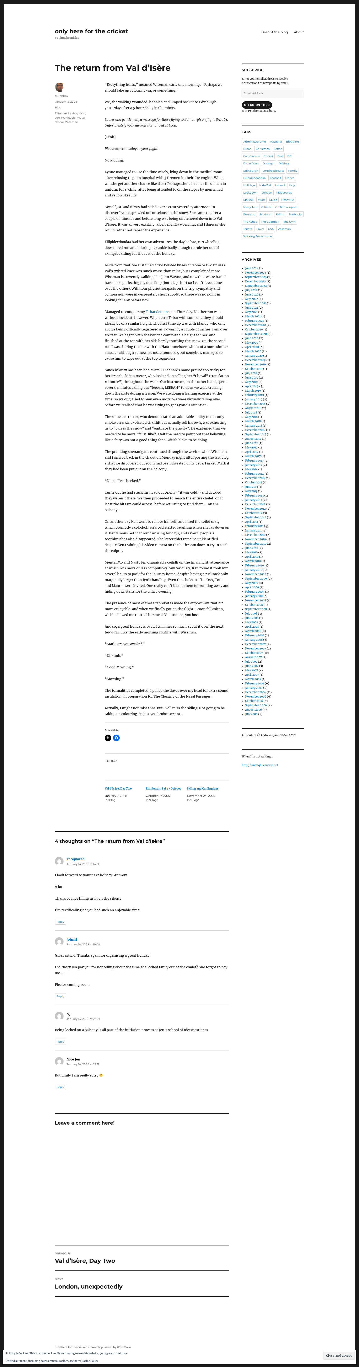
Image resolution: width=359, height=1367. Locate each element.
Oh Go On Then (257, 105)
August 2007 (253, 657)
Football (275, 178)
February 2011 (254, 526)
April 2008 (252, 626)
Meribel (248, 199)
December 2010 (255, 535)
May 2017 (251, 447)
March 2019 (253, 390)
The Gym (290, 221)
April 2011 (251, 522)
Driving (284, 163)
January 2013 (253, 500)
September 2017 (255, 434)
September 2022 (256, 286)
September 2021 (255, 303)
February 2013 (254, 495)
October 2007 (254, 653)
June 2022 (251, 294)
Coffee (278, 148)
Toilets (247, 229)
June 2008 (251, 618)
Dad (280, 156)
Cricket (268, 156)
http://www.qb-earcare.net (260, 765)
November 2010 (255, 539)
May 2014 (251, 469)
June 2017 (251, 443)
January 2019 (253, 399)
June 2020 (251, 338)
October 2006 (254, 701)
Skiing (75, 117)
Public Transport (286, 207)
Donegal (268, 163)
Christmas (262, 148)
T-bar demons (158, 312)
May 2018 (251, 417)
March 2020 (253, 351)
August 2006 (253, 709)
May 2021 (251, 312)
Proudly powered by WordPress (111, 1347)
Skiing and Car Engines (203, 788)
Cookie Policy (90, 1360)
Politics (265, 207)
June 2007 (251, 666)
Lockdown (250, 192)
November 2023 (255, 272)
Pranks (65, 117)
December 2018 (255, 404)
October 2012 (253, 513)
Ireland (280, 185)
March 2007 (253, 679)
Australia (276, 141)
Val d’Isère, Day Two (118, 788)
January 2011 (253, 530)
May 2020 (251, 342)
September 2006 (256, 705)
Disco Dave (250, 163)
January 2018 (253, 425)
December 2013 (255, 478)
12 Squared (75, 859)
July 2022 (251, 290)
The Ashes (250, 221)
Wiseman (71, 122)
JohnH (71, 939)
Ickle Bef (265, 185)
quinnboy (61, 95)
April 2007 (252, 675)
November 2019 (255, 364)
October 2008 (254, 605)
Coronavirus (251, 156)
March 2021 (253, 316)
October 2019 (254, 369)
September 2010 (255, 543)
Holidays (249, 185)
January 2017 (253, 465)
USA (271, 229)
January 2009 (254, 596)
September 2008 (256, 609)
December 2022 (255, 281)
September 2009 (256, 578)
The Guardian (270, 221)
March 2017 (253, 456)
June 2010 (251, 548)
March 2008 (253, 631)
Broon (247, 148)
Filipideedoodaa (66, 113)
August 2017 (253, 439)
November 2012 (255, 508)
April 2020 (252, 347)
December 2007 (255, 644)
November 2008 (255, 600)
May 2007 (251, 670)
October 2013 (253, 482)
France (289, 178)
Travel (260, 229)
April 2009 (252, 587)
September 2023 (256, 277)
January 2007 (254, 688)
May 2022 (251, 299)
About (299, 32)
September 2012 (255, 517)
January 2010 (253, 570)
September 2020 (256, 334)
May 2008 (251, 622)
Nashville (287, 199)
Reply (60, 921)
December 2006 (255, 692)
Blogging (292, 141)
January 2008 (254, 640)
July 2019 (251, 373)
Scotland (265, 214)
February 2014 (254, 474)
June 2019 (251, 377)
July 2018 (251, 412)
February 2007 (254, 683)
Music (273, 199)
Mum (261, 199)
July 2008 (251, 613)
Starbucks (295, 214)
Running (249, 214)
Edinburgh (250, 170)
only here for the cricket (91, 31)
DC (289, 156)
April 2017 (251, 452)
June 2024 (251, 268)
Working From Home (257, 236)
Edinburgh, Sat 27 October (163, 788)
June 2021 (251, 307)
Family (292, 170)
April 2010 (251, 557)
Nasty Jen (250, 207)
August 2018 (253, 408)
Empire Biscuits (273, 170)
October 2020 (254, 329)
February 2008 (254, 635)
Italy (292, 185)
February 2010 (254, 565)
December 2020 (255, 325)
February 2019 (254, 395)
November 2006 (255, 696)
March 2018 (253, 421)
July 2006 (251, 714)
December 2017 (255, 430)
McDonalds (284, 192)
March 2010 (253, 561)
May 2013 (251, 491)
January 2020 (254, 356)
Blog (58, 107)
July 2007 (251, 661)
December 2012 (255, 504)
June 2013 (251, 487)
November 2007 (255, 648)
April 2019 (252, 386)
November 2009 (255, 574)
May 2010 (251, 552)
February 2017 (254, 460)
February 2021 (254, 321)
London (267, 192)
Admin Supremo (254, 141)
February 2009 (254, 591)
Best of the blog (274, 32)
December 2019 (255, 360)
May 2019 (251, 382)
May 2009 (251, 583)
